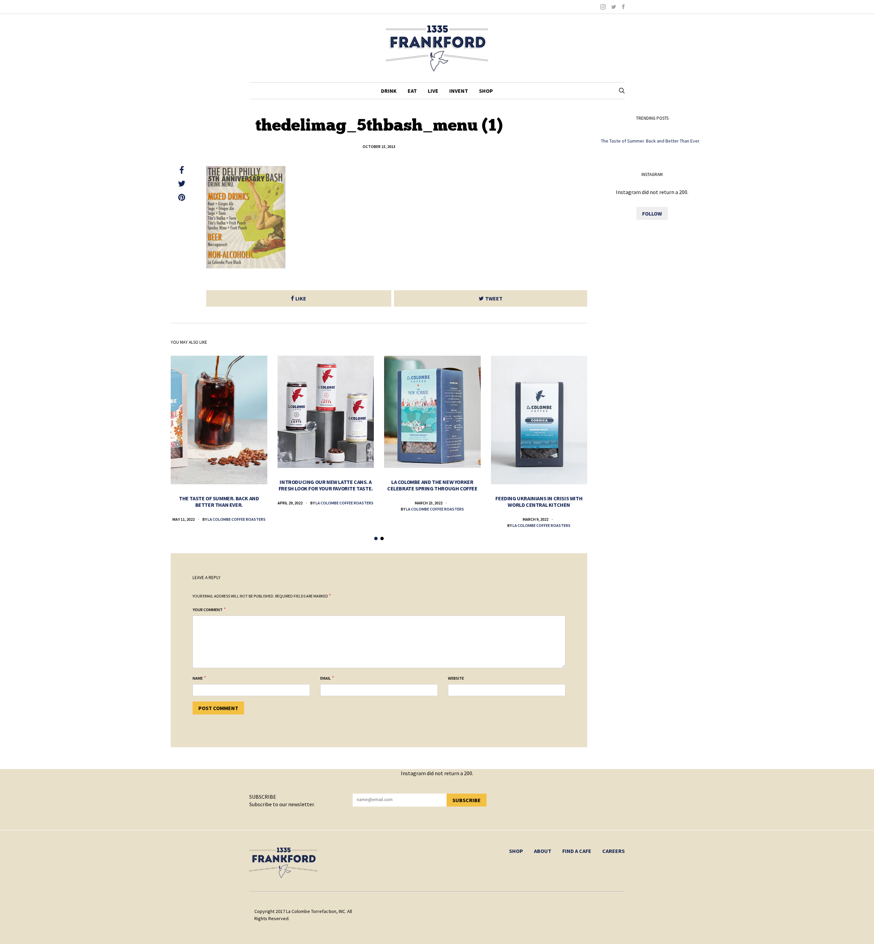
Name (198, 678)
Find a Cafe (576, 850)
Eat (412, 90)
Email (325, 678)
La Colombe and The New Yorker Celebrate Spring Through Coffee (432, 485)
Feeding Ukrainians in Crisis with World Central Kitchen (538, 501)
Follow (652, 213)
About (542, 850)
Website (456, 678)
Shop (486, 90)
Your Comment (208, 609)
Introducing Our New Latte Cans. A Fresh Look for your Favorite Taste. (326, 485)
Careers (613, 850)
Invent (458, 90)
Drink (389, 90)
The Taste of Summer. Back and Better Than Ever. (219, 501)
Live (433, 90)
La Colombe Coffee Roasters (237, 519)
